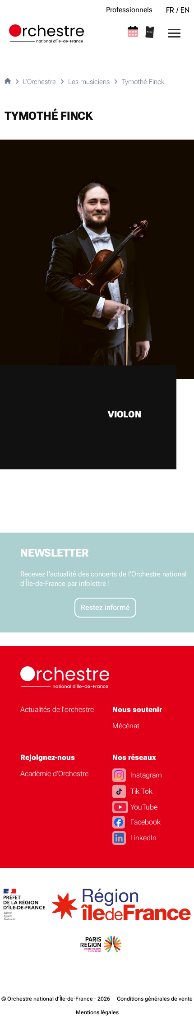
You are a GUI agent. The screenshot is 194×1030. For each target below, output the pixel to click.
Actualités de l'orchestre (57, 709)
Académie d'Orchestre (54, 773)
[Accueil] (46, 33)
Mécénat (125, 725)
